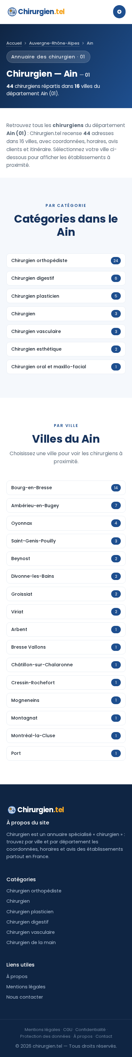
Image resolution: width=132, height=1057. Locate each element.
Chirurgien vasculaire (30, 932)
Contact (103, 1036)
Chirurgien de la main (31, 942)
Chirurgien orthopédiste (34, 891)
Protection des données (45, 1036)
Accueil (14, 43)
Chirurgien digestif (27, 922)
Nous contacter (24, 997)
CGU (67, 1030)
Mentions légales (25, 987)
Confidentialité (90, 1030)
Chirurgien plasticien (30, 911)
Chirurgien (41, 12)
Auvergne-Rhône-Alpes (54, 43)
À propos (17, 976)
